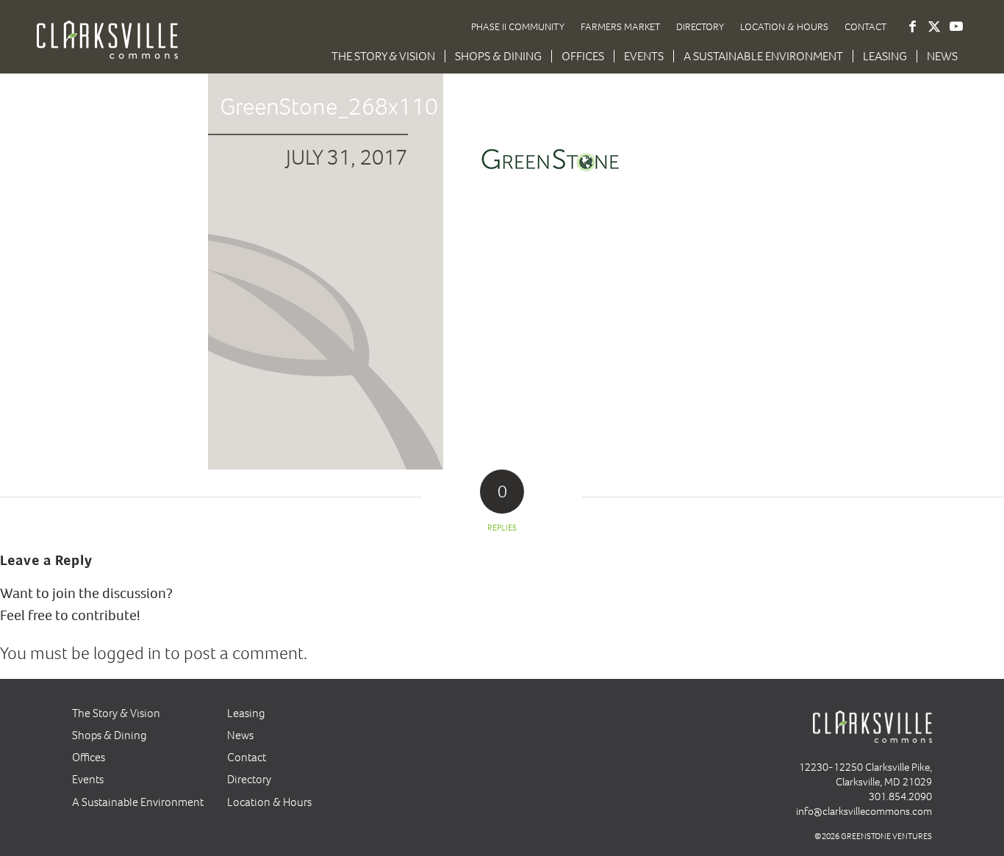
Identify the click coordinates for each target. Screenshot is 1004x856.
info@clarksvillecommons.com (864, 811)
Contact (865, 27)
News (240, 735)
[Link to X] (934, 26)
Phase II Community (517, 27)
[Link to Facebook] (912, 26)
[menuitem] (383, 56)
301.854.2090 (900, 796)
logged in (127, 653)
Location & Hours (784, 27)
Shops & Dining (109, 735)
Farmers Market (620, 27)
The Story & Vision (116, 713)
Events (88, 779)
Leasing (246, 713)
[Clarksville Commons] (107, 50)
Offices (88, 757)
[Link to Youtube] (956, 26)
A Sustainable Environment (138, 802)
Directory (700, 27)
